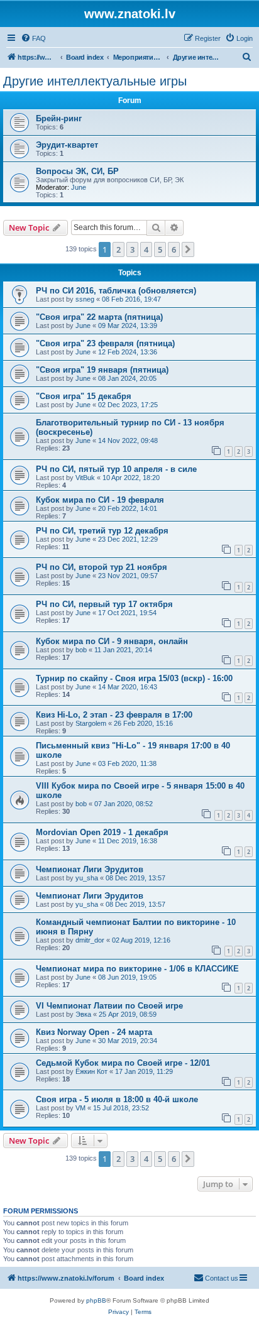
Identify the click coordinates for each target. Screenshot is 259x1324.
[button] (188, 249)
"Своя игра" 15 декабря (83, 396)
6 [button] (174, 249)
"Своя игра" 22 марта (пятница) (99, 317)
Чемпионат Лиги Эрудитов (89, 869)
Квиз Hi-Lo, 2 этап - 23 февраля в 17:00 (114, 714)
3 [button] (132, 249)
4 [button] (146, 249)
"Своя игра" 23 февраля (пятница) (105, 343)
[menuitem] (33, 38)
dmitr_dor (89, 940)
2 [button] (118, 249)
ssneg (84, 299)
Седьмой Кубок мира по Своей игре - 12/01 (123, 1063)
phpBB (96, 1300)
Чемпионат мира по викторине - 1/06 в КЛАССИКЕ (137, 968)
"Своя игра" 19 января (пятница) (102, 370)
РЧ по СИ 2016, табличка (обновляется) (116, 290)
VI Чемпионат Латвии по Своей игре (109, 1005)
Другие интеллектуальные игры (95, 81)
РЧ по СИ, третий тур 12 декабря (102, 530)
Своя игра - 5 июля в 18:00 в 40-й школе (117, 1099)
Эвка (83, 1014)
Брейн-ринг (59, 118)
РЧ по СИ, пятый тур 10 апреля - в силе (116, 469)
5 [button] (160, 249)
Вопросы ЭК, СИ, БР (77, 171)
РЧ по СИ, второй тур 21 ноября (101, 567)
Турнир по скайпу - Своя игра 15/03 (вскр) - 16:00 (134, 678)
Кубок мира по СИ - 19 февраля (100, 500)
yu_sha (86, 878)
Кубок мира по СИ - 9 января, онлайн (112, 641)
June (78, 187)
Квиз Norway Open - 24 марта (94, 1032)
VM (80, 1108)
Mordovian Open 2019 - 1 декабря (102, 832)
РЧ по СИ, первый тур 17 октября (104, 604)
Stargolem (90, 723)
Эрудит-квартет (67, 145)
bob (81, 650)
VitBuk (85, 477)
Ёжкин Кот (91, 1071)
